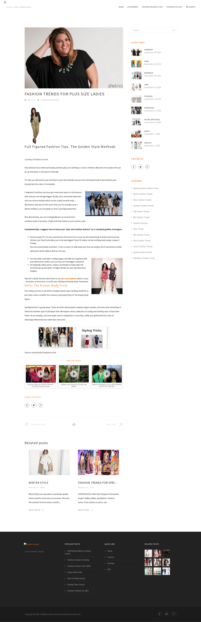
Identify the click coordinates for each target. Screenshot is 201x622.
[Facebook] (27, 405)
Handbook (148, 50)
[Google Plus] (40, 405)
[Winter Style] (49, 462)
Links (146, 84)
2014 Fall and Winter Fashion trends (78, 552)
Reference (148, 73)
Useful (147, 131)
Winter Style (38, 483)
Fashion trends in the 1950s (79, 566)
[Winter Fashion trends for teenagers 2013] (157, 571)
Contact (110, 557)
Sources (147, 143)
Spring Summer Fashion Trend (146, 188)
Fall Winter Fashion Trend (144, 258)
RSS (109, 569)
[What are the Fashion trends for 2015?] (148, 571)
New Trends (138, 229)
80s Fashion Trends (141, 217)
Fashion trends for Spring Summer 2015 (98, 483)
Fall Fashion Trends (141, 211)
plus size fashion (69, 278)
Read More (34, 510)
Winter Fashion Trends (142, 194)
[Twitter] (33, 405)
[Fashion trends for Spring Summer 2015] (98, 462)
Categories (132, 7)
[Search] (173, 30)
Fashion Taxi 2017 (175, 7)
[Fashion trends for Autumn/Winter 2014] (157, 562)
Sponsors (148, 96)
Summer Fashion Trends (50, 100)
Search (191, 7)
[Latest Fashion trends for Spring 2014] (166, 553)
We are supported (152, 119)
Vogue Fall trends (74, 572)
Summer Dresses (140, 223)
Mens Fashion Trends (142, 200)
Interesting (149, 108)
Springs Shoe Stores (76, 584)
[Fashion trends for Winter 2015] (148, 562)
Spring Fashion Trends (142, 252)
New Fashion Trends (142, 240)
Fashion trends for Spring (78, 560)
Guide (146, 61)
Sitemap (110, 563)
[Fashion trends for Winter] (166, 562)
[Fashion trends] (17, 4)
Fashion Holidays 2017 (152, 7)
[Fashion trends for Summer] (166, 571)
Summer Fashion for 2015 (78, 590)
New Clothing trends (76, 578)
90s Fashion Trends (141, 235)
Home (121, 7)
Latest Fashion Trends (142, 246)
